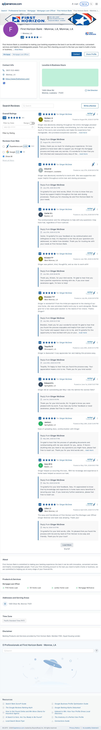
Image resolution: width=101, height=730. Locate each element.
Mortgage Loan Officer (46, 11)
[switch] (32, 123)
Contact (76, 54)
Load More (67, 545)
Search (4, 11)
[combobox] (37, 105)
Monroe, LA (10, 75)
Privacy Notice (74, 728)
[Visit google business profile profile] (4, 83)
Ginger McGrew (65, 114)
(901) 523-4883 (12, 70)
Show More (19, 49)
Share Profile (91, 54)
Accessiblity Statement (91, 728)
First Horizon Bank (64, 11)
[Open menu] (96, 3)
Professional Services (17, 11)
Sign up (84, 4)
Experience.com (18, 728)
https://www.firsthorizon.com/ (17, 79)
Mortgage (31, 11)
